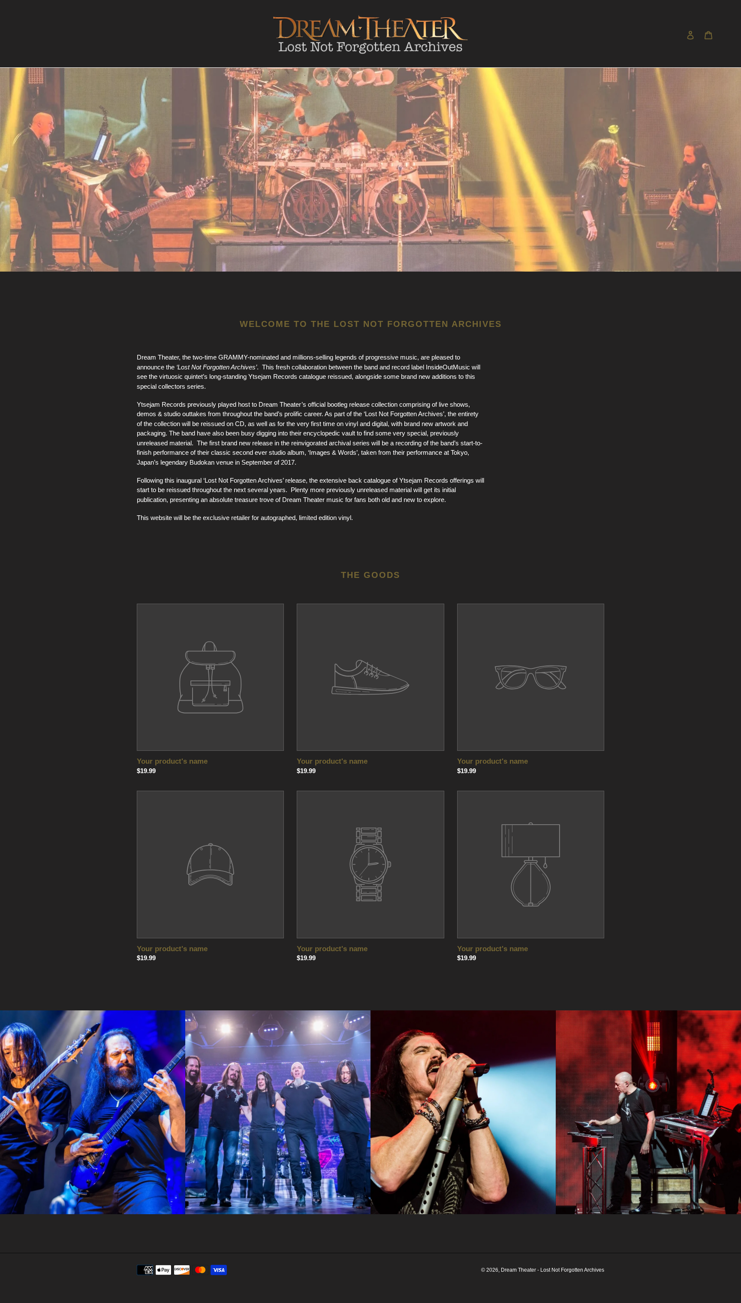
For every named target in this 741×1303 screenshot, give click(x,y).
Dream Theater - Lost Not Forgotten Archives (552, 1270)
